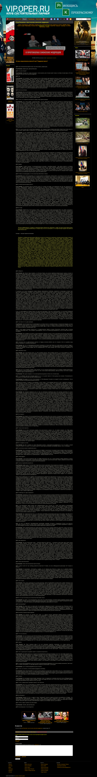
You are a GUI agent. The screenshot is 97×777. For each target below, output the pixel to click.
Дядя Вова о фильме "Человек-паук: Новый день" (82, 100)
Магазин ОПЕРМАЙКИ (10, 101)
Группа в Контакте (44, 767)
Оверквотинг (37, 744)
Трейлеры (63, 25)
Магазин (38, 19)
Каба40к (64, 24)
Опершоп (10, 770)
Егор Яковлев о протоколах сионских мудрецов (32, 22)
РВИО (83, 187)
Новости (11, 19)
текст (45, 57)
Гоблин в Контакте (44, 768)
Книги (68, 24)
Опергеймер (28, 25)
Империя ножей (10, 83)
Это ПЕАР (68, 25)
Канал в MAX (43, 765)
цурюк (23, 775)
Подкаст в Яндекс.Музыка (30, 770)
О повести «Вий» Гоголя (82, 111)
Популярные (25, 24)
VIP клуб (10, 772)
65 (82, 129)
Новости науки (20, 25)
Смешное (58, 25)
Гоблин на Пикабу (44, 770)
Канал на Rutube (28, 765)
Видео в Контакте (28, 764)
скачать (54, 57)
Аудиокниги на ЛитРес (61, 765)
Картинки (18, 19)
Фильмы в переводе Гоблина (63, 764)
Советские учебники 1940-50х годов (10, 120)
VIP (46, 19)
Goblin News (31, 24)
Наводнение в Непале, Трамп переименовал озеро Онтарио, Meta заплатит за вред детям (82, 86)
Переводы (31, 19)
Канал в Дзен (27, 767)
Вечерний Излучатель (47, 24)
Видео (25, 19)
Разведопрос (41, 25)
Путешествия (34, 25)
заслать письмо (18, 775)
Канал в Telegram (44, 764)
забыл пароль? (17, 740)
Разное (47, 26)
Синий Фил (52, 25)
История (47, 25)
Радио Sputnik (44, 772)
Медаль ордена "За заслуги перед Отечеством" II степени (83, 158)
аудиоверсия (49, 57)
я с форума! (17, 741)
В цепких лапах (38, 24)
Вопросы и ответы (57, 24)
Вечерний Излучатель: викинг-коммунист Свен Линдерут (83, 60)
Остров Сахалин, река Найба (82, 143)
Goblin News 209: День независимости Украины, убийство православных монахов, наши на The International (83, 73)
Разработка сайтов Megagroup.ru (64, 767)
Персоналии (42, 26)
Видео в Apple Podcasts (29, 768)
